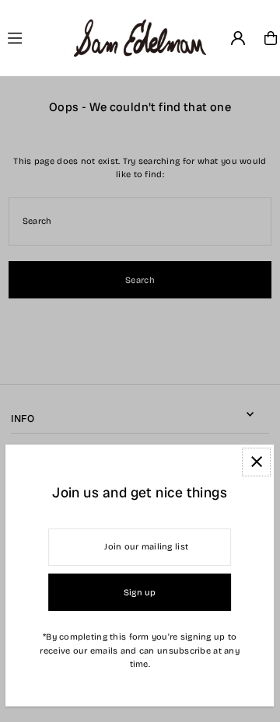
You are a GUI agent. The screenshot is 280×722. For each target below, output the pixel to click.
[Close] (257, 462)
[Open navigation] (34, 37)
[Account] (238, 38)
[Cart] (270, 38)
